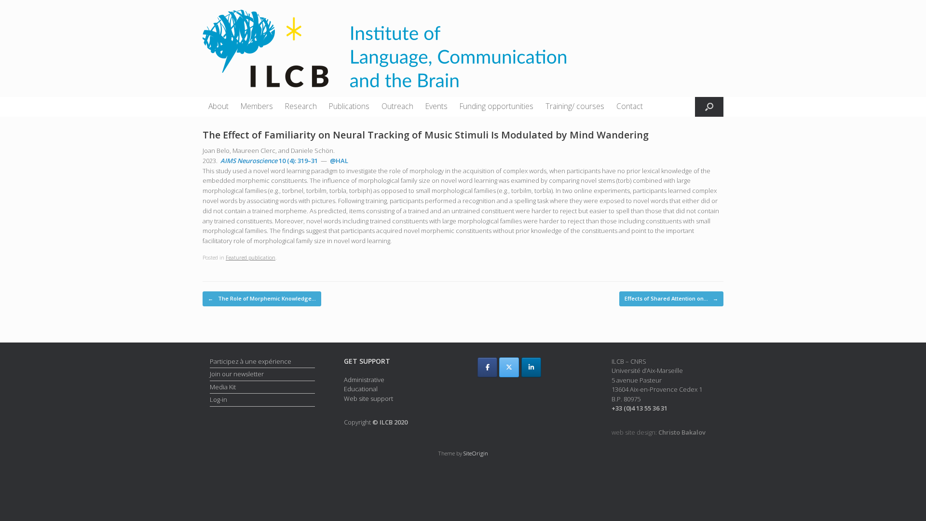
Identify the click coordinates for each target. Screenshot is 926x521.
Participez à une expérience (250, 361)
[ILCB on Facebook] (487, 367)
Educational (361, 388)
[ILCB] (384, 48)
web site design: (659, 432)
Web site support (368, 398)
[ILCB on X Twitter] (509, 367)
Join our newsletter (237, 374)
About (218, 106)
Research (301, 106)
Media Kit (223, 387)
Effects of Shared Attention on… (671, 298)
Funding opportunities (496, 106)
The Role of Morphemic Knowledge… (262, 298)
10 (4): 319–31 (269, 160)
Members (257, 106)
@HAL (339, 160)
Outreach (397, 106)
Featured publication (250, 257)
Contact (629, 106)
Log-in (218, 399)
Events (436, 106)
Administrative (364, 379)
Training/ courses (574, 106)
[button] (709, 107)
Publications (349, 106)
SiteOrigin (475, 453)
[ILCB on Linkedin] (531, 367)
